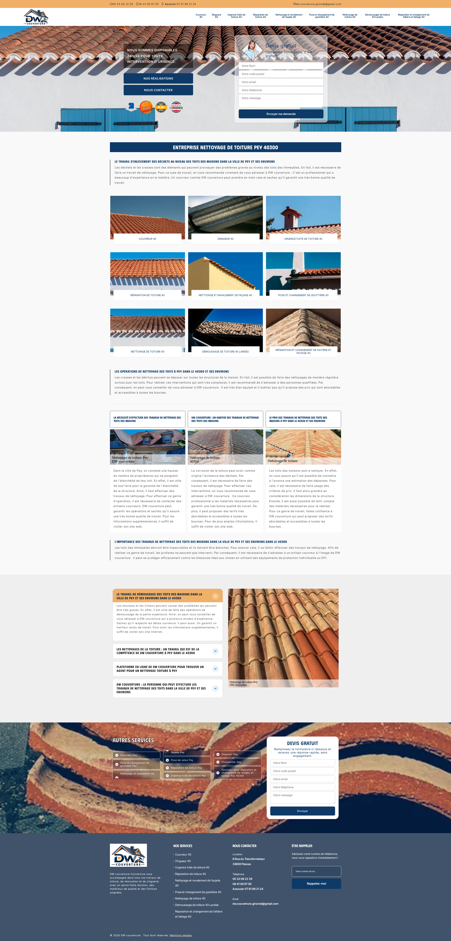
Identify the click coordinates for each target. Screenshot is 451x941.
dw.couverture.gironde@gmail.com (318, 3)
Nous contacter (158, 90)
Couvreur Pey (128, 755)
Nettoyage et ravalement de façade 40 (289, 16)
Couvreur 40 (201, 16)
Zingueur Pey (229, 754)
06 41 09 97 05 (148, 3)
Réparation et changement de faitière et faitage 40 (414, 16)
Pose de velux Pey (182, 760)
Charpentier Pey (231, 762)
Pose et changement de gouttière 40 (322, 16)
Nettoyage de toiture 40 (350, 16)
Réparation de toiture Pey (186, 767)
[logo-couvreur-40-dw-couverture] (36, 17)
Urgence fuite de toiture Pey (188, 775)
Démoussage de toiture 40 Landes (377, 16)
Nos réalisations (158, 78)
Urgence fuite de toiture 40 (236, 16)
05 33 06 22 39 (123, 3)
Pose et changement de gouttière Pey (134, 764)
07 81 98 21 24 (180, 3)
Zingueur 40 (216, 16)
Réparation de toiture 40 (260, 16)
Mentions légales (181, 935)
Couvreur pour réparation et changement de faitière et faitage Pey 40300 (238, 772)
